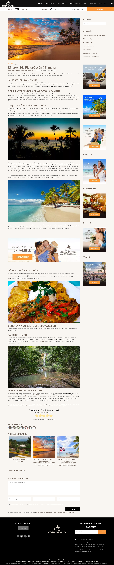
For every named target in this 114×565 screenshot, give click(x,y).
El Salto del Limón (40, 341)
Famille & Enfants (88, 42)
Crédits (80, 561)
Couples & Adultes (88, 46)
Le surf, (63, 166)
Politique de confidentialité (25, 561)
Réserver (100, 9)
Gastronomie (87, 49)
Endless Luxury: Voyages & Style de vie (94, 35)
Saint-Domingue (54, 84)
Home (9, 70)
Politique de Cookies (42, 561)
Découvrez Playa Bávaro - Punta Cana (26, 70)
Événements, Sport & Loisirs (91, 56)
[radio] (36, 416)
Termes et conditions (58, 561)
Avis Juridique (71, 561)
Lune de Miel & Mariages (90, 53)
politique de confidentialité (87, 539)
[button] (10, 427)
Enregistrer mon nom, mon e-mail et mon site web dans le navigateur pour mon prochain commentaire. (37, 504)
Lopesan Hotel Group (91, 561)
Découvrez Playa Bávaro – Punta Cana (93, 39)
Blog (13, 70)
